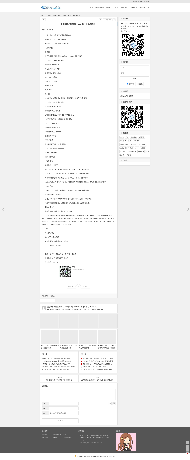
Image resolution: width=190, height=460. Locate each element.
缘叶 (84, 307)
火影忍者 (123, 148)
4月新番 (130, 148)
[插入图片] (114, 403)
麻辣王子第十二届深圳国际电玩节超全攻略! (56, 364)
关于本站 (142, 7)
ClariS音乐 (45, 437)
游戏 (129, 141)
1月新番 (143, 148)
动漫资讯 (133, 144)
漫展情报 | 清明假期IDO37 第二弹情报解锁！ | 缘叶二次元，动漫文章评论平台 (79, 309)
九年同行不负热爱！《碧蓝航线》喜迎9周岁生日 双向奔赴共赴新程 (103, 369)
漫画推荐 (134, 137)
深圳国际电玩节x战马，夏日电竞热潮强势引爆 (57, 361)
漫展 (47, 301)
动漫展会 (49, 15)
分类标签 (146, 1)
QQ (44, 413)
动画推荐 (141, 151)
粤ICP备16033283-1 (109, 456)
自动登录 (131, 84)
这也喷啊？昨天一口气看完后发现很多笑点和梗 (97, 364)
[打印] (100, 19)
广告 (127, 137)
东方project (142, 144)
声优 (136, 148)
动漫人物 (141, 137)
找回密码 (139, 84)
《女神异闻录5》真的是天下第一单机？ (95, 367)
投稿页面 (134, 7)
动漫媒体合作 (125, 7)
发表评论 (108, 20)
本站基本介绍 (68, 437)
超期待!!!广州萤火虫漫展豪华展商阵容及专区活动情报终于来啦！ (107, 348)
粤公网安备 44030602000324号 (86, 456)
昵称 (44, 403)
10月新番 (123, 141)
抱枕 (141, 1)
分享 (86, 286)
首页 (91, 7)
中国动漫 (136, 141)
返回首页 (136, 1)
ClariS (108, 7)
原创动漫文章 (99, 7)
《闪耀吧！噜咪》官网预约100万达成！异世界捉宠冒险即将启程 (103, 358)
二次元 (116, 7)
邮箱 (44, 408)
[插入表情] (110, 403)
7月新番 (122, 151)
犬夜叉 (129, 155)
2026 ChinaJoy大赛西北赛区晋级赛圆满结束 (56, 358)
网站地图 (99, 456)
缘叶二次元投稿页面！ (127, 96)
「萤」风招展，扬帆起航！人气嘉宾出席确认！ (57, 369)
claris (122, 137)
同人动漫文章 (124, 144)
